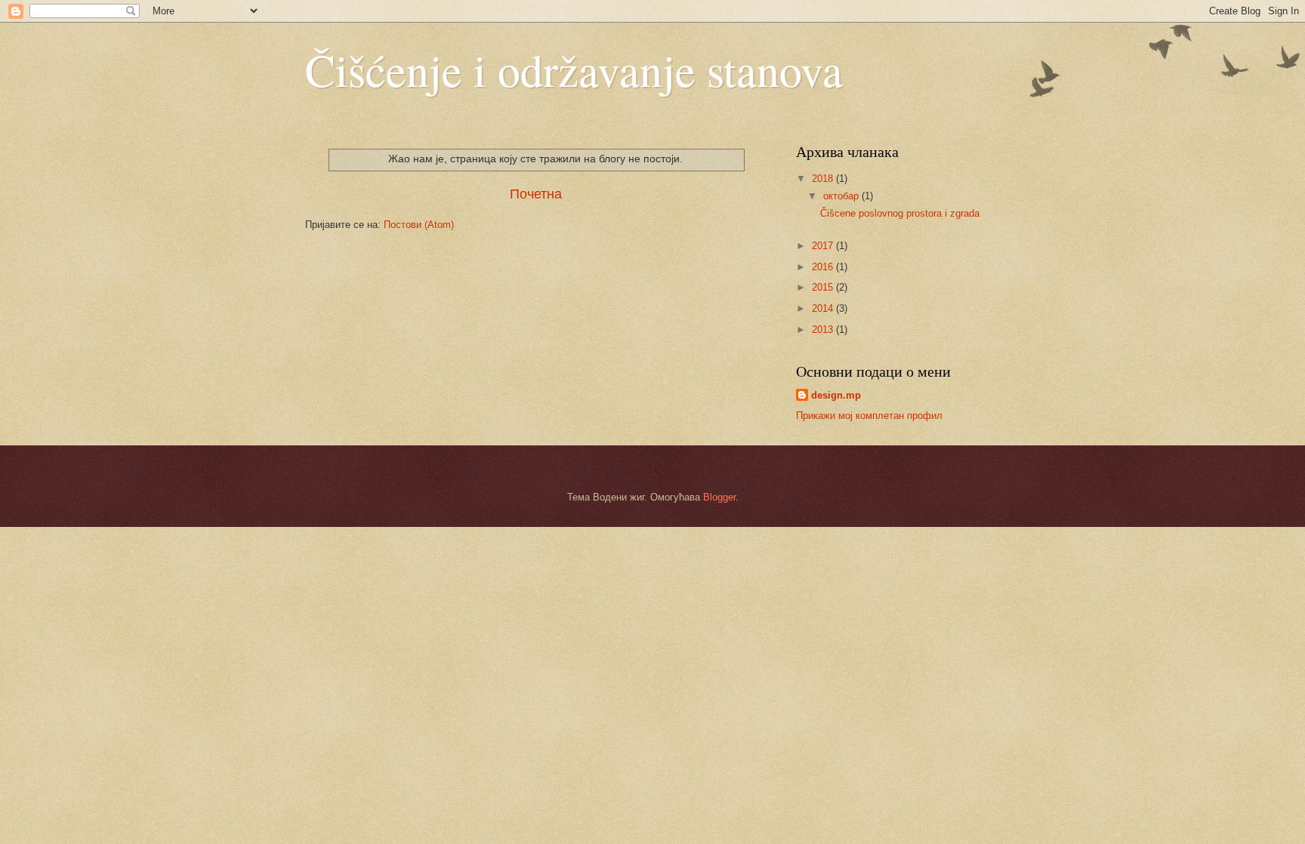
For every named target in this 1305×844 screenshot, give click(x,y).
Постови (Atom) (419, 224)
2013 (824, 329)
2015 (824, 287)
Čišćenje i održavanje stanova (574, 69)
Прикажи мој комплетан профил (869, 415)
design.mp (836, 395)
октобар (842, 196)
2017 (824, 245)
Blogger (719, 497)
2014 (824, 308)
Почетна (536, 194)
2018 (824, 178)
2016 (824, 267)
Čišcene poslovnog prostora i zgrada (900, 213)
